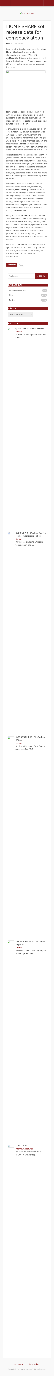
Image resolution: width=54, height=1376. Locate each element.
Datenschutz (34, 1364)
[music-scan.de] (27, 13)
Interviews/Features (17, 290)
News (21, 265)
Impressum (19, 1364)
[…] (23, 337)
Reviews (12, 300)
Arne (8, 43)
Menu (13, 3)
